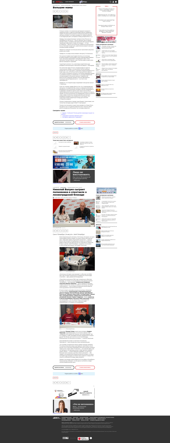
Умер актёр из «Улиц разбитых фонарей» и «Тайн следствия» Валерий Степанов (106, 31)
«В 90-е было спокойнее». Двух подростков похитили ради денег (109, 60)
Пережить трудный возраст (64, 146)
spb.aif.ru (63, 227)
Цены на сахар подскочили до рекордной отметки (107, 231)
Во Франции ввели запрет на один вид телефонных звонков (108, 94)
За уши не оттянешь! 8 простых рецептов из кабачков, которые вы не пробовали (109, 211)
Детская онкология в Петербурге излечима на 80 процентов (65, 151)
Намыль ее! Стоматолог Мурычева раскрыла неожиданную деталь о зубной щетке (109, 220)
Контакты (64, 418)
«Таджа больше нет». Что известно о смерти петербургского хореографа (106, 15)
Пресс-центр (75, 417)
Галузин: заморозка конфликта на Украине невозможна (108, 240)
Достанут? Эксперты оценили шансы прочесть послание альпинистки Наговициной (109, 215)
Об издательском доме (67, 417)
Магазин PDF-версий (84, 417)
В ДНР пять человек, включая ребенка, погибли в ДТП (107, 236)
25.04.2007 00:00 (56, 5)
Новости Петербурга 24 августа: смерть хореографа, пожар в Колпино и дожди (106, 10)
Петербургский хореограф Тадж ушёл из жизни (106, 20)
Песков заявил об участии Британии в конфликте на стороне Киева (108, 76)
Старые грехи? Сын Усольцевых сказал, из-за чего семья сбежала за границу (109, 51)
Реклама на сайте (79, 418)
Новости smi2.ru (57, 183)
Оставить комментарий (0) (85, 122)
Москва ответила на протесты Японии (107, 89)
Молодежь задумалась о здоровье (71, 117)
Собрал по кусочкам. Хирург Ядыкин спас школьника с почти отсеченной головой (109, 56)
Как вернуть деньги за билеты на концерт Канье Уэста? (106, 26)
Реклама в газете (70, 418)
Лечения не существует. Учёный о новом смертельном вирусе (108, 197)
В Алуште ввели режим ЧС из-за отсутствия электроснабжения (108, 244)
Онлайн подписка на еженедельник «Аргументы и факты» (102, 417)
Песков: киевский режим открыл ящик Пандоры (108, 81)
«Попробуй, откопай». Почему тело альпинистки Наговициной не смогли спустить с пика (109, 47)
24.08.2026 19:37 (56, 187)
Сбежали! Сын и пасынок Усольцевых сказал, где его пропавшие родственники (109, 69)
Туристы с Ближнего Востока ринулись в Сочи (107, 85)
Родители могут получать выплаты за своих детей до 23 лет (109, 227)
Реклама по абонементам (90, 418)
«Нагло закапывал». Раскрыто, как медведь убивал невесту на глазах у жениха (109, 206)
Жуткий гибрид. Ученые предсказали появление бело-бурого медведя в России (109, 64)
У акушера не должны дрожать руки (72, 115)
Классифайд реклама (66, 420)
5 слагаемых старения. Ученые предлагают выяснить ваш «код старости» (86, 143)
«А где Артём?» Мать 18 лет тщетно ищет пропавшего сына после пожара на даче (109, 202)
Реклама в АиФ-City (102, 418)
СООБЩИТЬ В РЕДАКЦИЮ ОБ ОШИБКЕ (97, 420)
